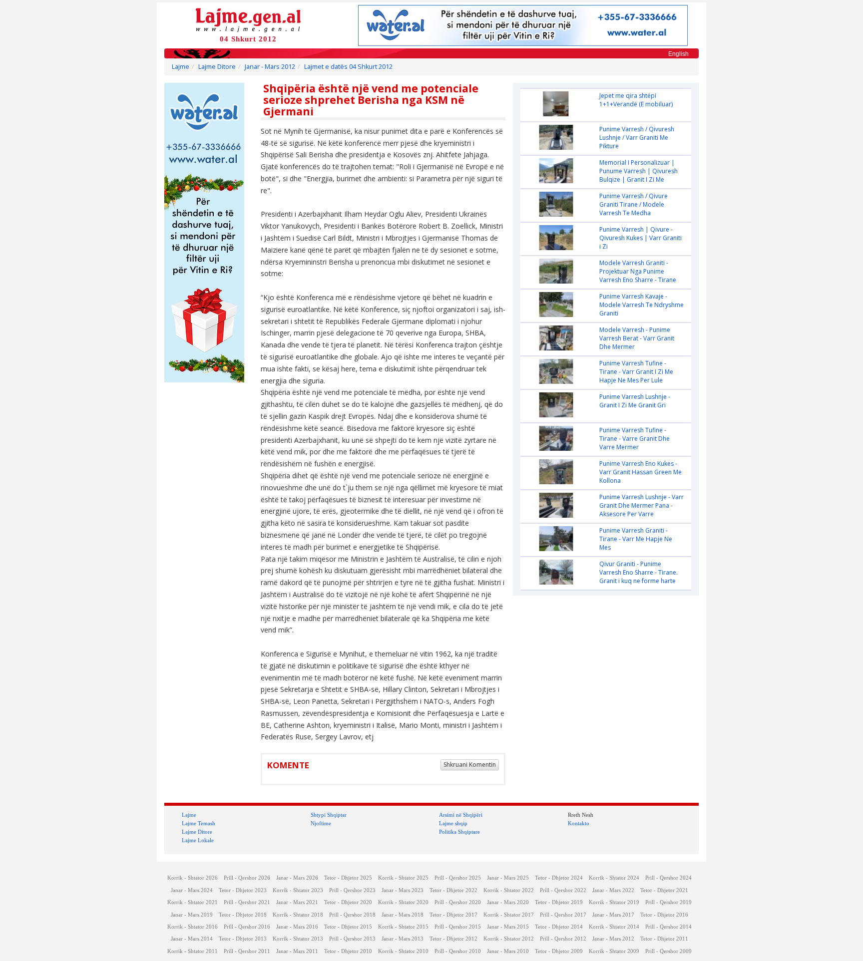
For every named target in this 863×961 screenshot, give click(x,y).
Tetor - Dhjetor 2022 (453, 890)
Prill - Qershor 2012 (563, 939)
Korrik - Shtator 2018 (298, 915)
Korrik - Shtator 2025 (403, 878)
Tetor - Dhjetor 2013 (243, 939)
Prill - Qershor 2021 (247, 902)
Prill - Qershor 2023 (352, 890)
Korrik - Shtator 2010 (403, 951)
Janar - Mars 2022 (613, 890)
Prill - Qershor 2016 (247, 927)
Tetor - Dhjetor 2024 (559, 878)
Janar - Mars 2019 (192, 915)
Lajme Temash (198, 823)
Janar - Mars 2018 (403, 915)
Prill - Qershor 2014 (668, 927)
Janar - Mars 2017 (613, 915)
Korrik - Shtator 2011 (192, 951)
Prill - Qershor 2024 (668, 878)
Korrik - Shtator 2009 (614, 951)
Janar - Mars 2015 (508, 927)
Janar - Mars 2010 (508, 951)
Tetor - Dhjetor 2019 (559, 902)
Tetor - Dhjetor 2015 (348, 927)
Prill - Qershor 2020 (457, 902)
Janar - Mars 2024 (192, 890)
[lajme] (248, 19)
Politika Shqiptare (459, 832)
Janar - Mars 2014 (192, 939)
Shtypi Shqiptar (329, 815)
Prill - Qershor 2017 (563, 915)
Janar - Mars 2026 (297, 878)
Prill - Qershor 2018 (352, 915)
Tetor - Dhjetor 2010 (348, 951)
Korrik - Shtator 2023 (298, 890)
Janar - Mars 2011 (297, 951)
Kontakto (578, 823)
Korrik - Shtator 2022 (508, 890)
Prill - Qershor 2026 (247, 878)
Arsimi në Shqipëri (460, 815)
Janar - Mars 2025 (508, 878)
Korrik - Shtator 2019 (614, 902)
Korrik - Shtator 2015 (403, 927)
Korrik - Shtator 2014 (614, 927)
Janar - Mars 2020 (508, 902)
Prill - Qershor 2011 (247, 951)
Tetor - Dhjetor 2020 (348, 902)
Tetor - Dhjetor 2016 (664, 915)
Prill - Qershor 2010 (457, 951)
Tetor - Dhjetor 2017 (453, 915)
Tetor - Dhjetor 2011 (664, 939)
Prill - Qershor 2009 (668, 951)
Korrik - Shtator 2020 (403, 902)
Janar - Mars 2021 (297, 902)
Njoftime (321, 823)
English (678, 53)
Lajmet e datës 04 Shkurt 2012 (348, 66)
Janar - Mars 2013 (403, 939)
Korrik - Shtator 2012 (508, 939)
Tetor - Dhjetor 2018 (243, 915)
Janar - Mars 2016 (297, 927)
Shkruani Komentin (469, 764)
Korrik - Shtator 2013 (298, 939)
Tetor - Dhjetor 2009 (559, 951)
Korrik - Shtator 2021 (192, 902)
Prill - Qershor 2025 (457, 878)
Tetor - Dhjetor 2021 (664, 890)
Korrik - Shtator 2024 (614, 878)
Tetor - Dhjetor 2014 (559, 927)
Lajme (180, 66)
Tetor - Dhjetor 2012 (453, 939)
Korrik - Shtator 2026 (192, 878)
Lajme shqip (453, 823)
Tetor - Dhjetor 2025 (348, 878)
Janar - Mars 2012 (270, 66)
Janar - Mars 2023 (403, 890)
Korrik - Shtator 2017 (508, 915)
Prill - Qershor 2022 (563, 890)
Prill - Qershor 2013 (352, 939)
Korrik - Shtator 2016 (192, 927)
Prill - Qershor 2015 (457, 927)
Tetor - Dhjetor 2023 (243, 890)
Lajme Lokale (198, 840)
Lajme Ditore (217, 66)
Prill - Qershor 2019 (668, 902)
